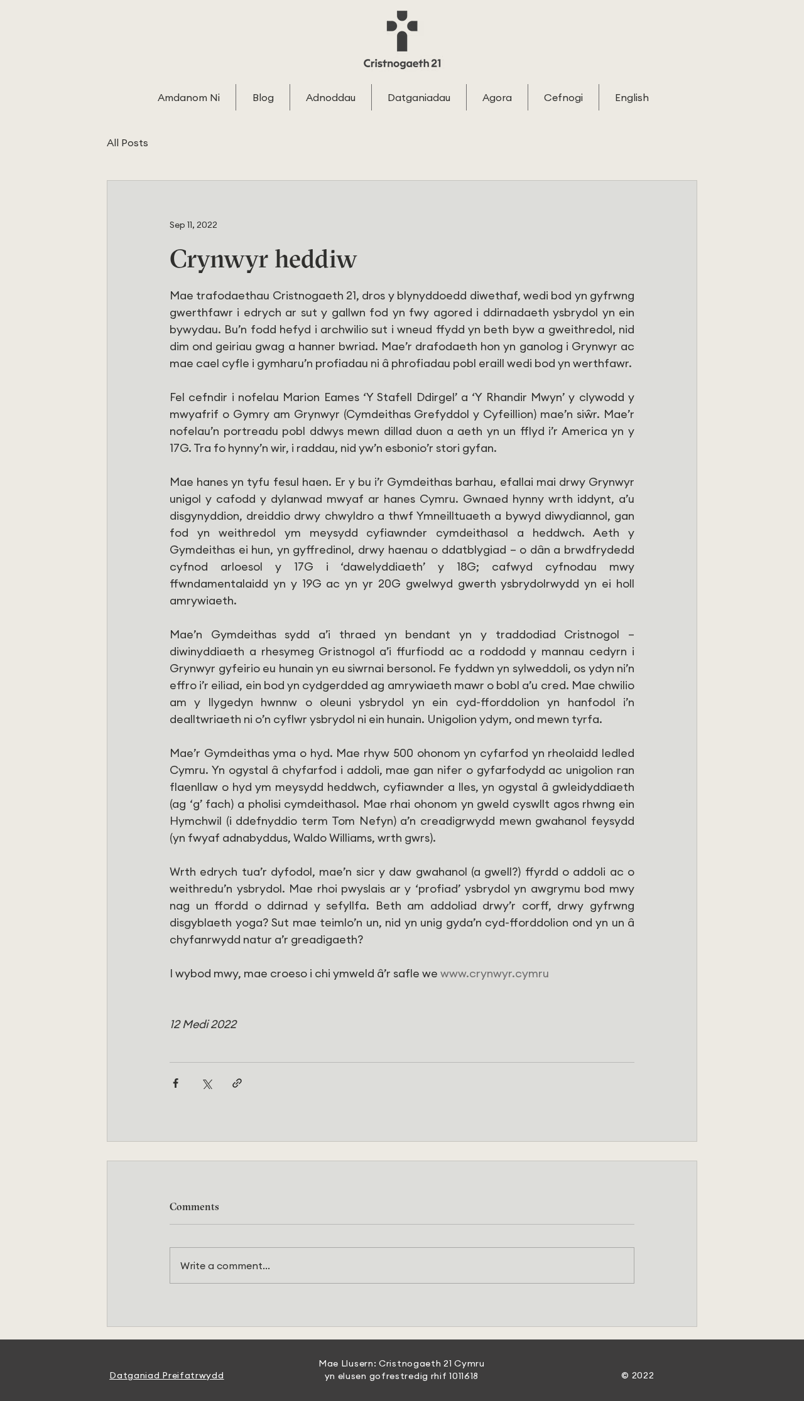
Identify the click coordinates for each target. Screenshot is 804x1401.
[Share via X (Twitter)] (206, 1083)
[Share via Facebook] (176, 1083)
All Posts (127, 142)
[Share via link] (237, 1083)
